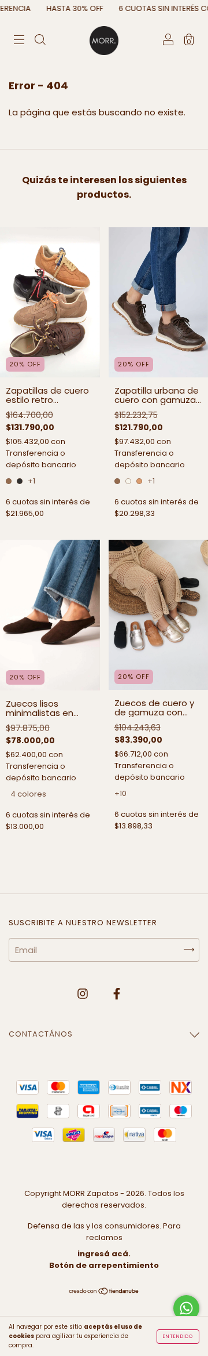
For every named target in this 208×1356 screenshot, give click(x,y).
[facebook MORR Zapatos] (116, 994)
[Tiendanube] (104, 1292)
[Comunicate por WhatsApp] (186, 1308)
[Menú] (19, 41)
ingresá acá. (104, 1253)
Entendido (178, 1336)
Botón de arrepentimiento (104, 1265)
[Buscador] (40, 41)
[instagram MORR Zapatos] (83, 994)
